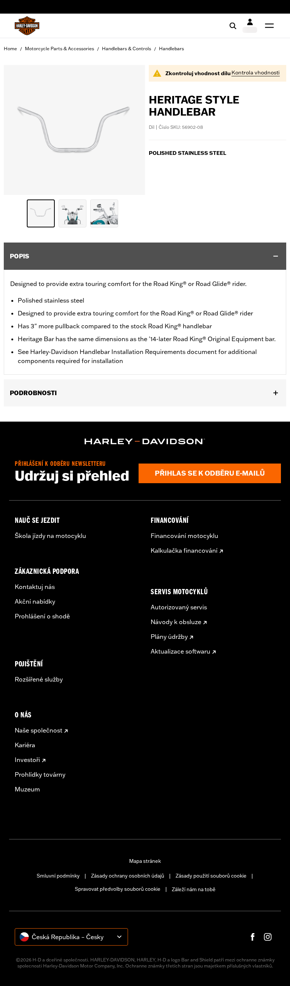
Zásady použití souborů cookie (211, 876)
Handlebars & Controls (126, 48)
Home (10, 48)
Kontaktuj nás (35, 586)
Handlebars (171, 48)
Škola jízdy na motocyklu (50, 535)
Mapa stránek (145, 861)
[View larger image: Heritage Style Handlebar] (74, 129)
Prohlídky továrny (40, 774)
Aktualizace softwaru (180, 651)
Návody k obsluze (176, 622)
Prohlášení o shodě (42, 616)
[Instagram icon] (267, 936)
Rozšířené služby (39, 679)
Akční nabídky (35, 601)
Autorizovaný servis (179, 607)
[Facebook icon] (252, 936)
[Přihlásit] (249, 25)
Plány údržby (169, 636)
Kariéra (25, 745)
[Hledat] (233, 25)
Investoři (27, 759)
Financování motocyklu (184, 535)
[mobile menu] (267, 26)
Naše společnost (38, 730)
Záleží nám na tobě (194, 889)
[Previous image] (18, 130)
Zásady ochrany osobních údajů (127, 876)
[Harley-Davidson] (145, 442)
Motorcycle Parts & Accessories (59, 48)
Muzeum (27, 789)
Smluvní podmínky (58, 876)
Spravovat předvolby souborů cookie (117, 889)
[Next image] (129, 130)
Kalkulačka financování (184, 550)
